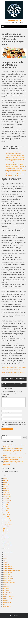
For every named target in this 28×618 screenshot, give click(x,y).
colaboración (3, 367)
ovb (4, 604)
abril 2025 (5, 510)
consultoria (6, 564)
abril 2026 (5, 486)
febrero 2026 (6, 490)
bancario (5, 558)
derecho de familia (7, 576)
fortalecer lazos (10, 370)
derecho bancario (7, 572)
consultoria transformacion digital (11, 570)
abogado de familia (8, 552)
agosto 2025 (6, 502)
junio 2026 (5, 482)
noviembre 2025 (7, 496)
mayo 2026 (6, 484)
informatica (6, 588)
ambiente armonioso (14, 365)
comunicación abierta (17, 367)
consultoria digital (7, 566)
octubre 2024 (6, 522)
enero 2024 (6, 541)
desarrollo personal (13, 369)
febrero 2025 (6, 514)
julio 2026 (5, 480)
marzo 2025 (6, 512)
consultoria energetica (8, 568)
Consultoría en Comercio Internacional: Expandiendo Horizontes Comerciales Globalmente (13, 463)
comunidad (24, 367)
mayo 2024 (6, 533)
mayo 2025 (6, 508)
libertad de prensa (7, 598)
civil (4, 560)
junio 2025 (5, 506)
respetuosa (11, 374)
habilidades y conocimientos (18, 370)
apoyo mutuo (20, 365)
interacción (8, 372)
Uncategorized (4, 365)
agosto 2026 (6, 478)
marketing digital (7, 602)
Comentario (4, 396)
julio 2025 (5, 504)
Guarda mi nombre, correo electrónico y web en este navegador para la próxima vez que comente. (13, 423)
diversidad (19, 369)
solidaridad (16, 374)
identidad (3, 372)
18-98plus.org (14, 20)
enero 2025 (6, 516)
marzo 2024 (6, 537)
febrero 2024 (6, 539)
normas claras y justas (14, 372)
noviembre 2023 (7, 545)
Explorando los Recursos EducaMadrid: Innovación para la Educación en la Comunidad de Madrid (13, 450)
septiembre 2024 (7, 524)
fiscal (4, 584)
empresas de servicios (9, 582)
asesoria (5, 556)
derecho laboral (7, 580)
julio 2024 (5, 529)
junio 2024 (5, 531)
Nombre (3, 408)
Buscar (24, 437)
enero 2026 (6, 492)
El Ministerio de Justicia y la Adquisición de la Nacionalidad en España (13, 379)
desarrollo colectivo (5, 369)
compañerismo (10, 367)
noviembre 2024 (7, 520)
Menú (2, 26)
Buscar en (4, 435)
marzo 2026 (6, 488)
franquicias (6, 586)
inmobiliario (6, 590)
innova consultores (8, 592)
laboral (5, 594)
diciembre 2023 (7, 543)
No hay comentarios (11, 47)
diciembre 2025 (7, 494)
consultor (5, 562)
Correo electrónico (6, 413)
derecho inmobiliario (8, 578)
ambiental (5, 554)
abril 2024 (5, 535)
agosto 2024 (6, 526)
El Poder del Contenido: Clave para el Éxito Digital (13, 384)
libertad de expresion (8, 596)
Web (2, 417)
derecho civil (6, 574)
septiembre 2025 (7, 500)
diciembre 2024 (7, 518)
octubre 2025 (6, 498)
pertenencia (6, 374)
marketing (5, 600)
